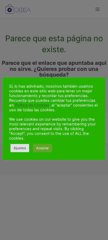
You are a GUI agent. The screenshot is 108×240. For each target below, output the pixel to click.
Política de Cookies (32, 105)
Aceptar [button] (42, 148)
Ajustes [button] (20, 148)
